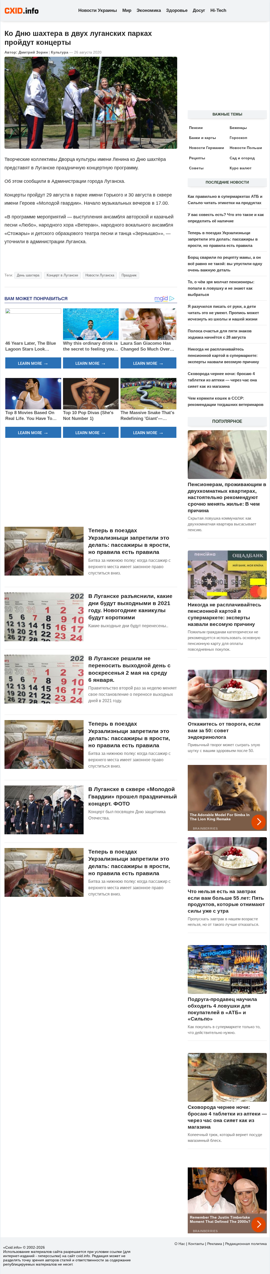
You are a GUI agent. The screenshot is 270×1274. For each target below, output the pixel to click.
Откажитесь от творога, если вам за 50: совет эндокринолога (224, 730)
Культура (59, 52)
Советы (196, 168)
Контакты (196, 1244)
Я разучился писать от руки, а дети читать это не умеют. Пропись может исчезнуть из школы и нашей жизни (223, 312)
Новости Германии (206, 148)
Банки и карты (202, 138)
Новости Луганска (99, 275)
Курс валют (241, 168)
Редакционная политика (246, 1244)
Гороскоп (238, 138)
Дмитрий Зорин (33, 52)
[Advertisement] (90, 482)
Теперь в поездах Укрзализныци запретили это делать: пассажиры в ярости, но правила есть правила (223, 239)
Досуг (199, 10)
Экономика (149, 10)
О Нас (180, 1244)
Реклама (214, 1244)
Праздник (129, 275)
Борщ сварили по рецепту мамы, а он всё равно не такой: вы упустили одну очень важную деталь (225, 263)
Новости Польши (246, 148)
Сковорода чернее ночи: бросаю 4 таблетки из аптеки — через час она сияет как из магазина (222, 380)
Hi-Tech (218, 10)
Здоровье (176, 10)
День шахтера (28, 275)
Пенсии (196, 128)
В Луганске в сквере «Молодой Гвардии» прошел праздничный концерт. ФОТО (132, 796)
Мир (126, 10)
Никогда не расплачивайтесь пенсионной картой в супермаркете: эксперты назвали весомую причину (223, 355)
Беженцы (238, 128)
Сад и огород (242, 158)
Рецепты (197, 158)
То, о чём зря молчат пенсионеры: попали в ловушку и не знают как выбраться (221, 288)
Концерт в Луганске (62, 275)
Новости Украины (97, 10)
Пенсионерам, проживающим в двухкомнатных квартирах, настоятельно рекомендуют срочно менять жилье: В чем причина (227, 497)
